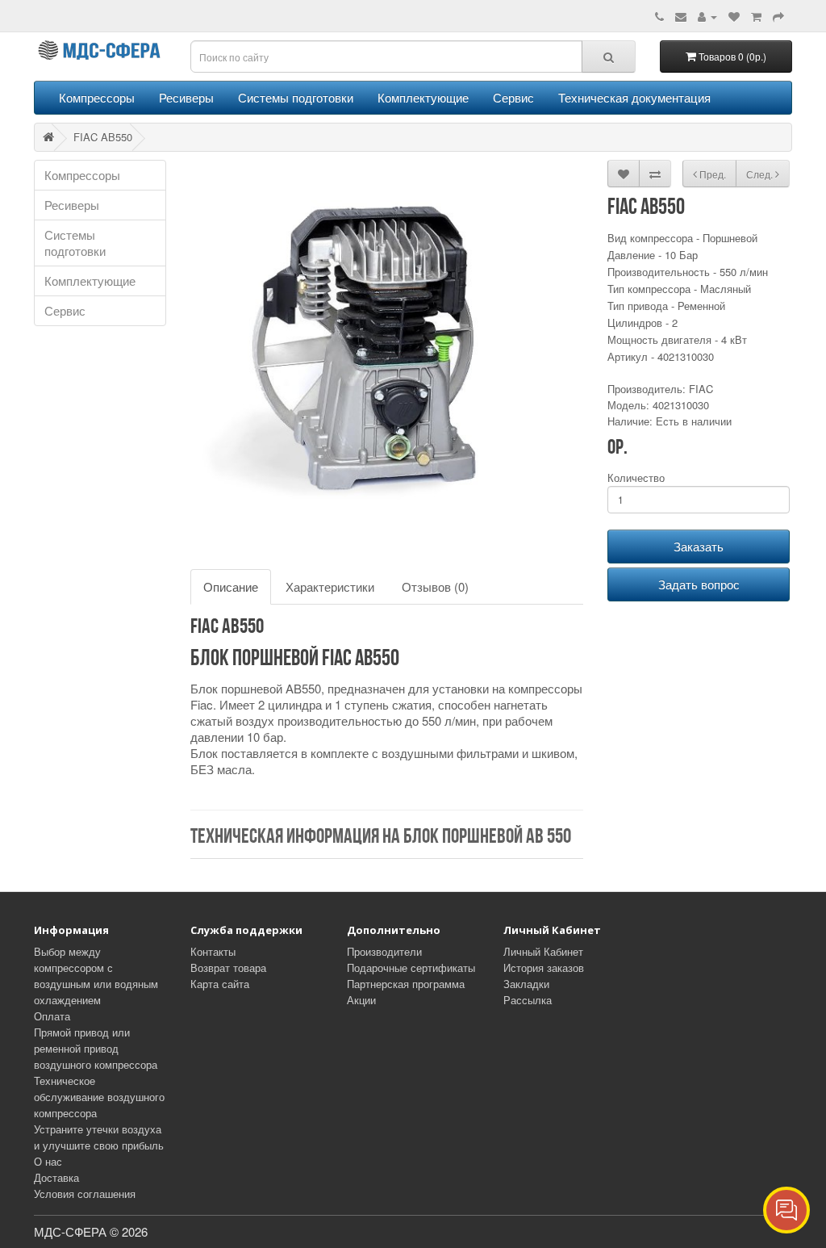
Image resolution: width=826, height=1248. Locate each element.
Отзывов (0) (435, 586)
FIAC (701, 388)
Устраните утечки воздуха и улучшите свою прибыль (99, 1137)
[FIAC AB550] (386, 356)
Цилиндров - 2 (642, 322)
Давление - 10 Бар (652, 254)
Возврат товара (228, 967)
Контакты (213, 951)
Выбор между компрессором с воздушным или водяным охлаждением (96, 975)
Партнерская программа (406, 983)
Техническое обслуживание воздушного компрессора (99, 1096)
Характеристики (330, 586)
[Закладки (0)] (734, 15)
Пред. (711, 174)
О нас (48, 1161)
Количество (636, 477)
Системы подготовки (295, 97)
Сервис (513, 97)
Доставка (56, 1177)
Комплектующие (423, 97)
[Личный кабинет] (707, 15)
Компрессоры (97, 97)
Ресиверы (186, 97)
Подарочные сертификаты (411, 967)
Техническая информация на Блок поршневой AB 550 (380, 837)
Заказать (699, 546)
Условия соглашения (85, 1193)
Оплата (52, 1016)
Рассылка (527, 999)
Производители (384, 951)
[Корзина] (756, 15)
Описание (230, 586)
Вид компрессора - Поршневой (682, 237)
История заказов (543, 967)
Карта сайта (219, 983)
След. (760, 174)
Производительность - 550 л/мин (687, 271)
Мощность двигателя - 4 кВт (677, 339)
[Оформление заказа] (778, 15)
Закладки (526, 983)
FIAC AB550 (102, 136)
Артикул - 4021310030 (660, 356)
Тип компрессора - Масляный (679, 288)
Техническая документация (634, 97)
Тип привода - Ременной (666, 305)
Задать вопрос (699, 584)
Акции (361, 999)
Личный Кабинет (543, 951)
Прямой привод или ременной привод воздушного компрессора (95, 1048)
